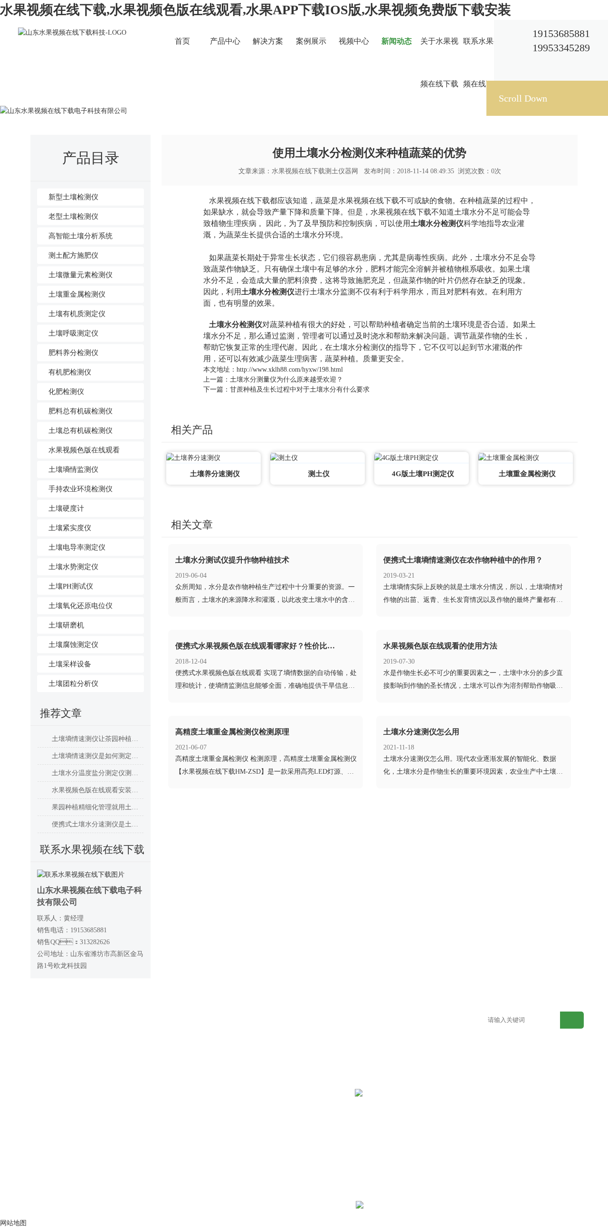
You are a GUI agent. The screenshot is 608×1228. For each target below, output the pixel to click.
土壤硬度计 (66, 508)
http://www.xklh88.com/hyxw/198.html (290, 369)
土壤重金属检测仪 (76, 294)
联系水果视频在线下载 (482, 62)
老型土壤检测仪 (73, 216)
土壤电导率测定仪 (76, 547)
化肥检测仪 (66, 391)
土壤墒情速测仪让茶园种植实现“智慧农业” (97, 738)
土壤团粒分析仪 (73, 683)
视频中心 (354, 41)
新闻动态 (396, 41)
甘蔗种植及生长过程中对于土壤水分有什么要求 (300, 389)
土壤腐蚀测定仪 (73, 644)
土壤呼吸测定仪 (73, 333)
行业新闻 (161, 98)
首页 (182, 41)
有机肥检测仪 (69, 372)
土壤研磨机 (66, 625)
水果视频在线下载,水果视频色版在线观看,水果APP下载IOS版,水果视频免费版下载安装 (255, 9)
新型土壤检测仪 (73, 197)
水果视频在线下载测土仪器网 (315, 171)
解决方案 (268, 41)
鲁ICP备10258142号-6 (322, 1206)
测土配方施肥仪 (73, 255)
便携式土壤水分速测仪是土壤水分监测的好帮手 (97, 824)
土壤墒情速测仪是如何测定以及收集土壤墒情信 (97, 755)
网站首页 (96, 98)
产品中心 (225, 41)
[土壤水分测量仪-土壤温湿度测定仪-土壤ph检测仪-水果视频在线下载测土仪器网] (72, 32)
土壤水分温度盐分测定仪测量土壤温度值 (97, 773)
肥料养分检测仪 (73, 352)
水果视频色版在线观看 (84, 450)
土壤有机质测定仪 (76, 314)
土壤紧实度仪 (69, 528)
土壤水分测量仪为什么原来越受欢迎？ (286, 379)
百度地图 (439, 1020)
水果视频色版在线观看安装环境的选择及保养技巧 (97, 790)
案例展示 (311, 41)
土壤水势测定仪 (73, 567)
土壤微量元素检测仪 (80, 275)
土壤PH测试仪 (70, 586)
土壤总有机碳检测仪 (80, 430)
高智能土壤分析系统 (80, 236)
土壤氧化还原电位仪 (80, 605)
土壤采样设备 (69, 664)
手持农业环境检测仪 (80, 489)
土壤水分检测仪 (437, 223)
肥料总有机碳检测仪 (80, 411)
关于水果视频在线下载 (439, 62)
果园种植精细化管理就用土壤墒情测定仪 (97, 807)
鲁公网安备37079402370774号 (432, 1206)
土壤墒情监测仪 (73, 469)
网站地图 (394, 1020)
